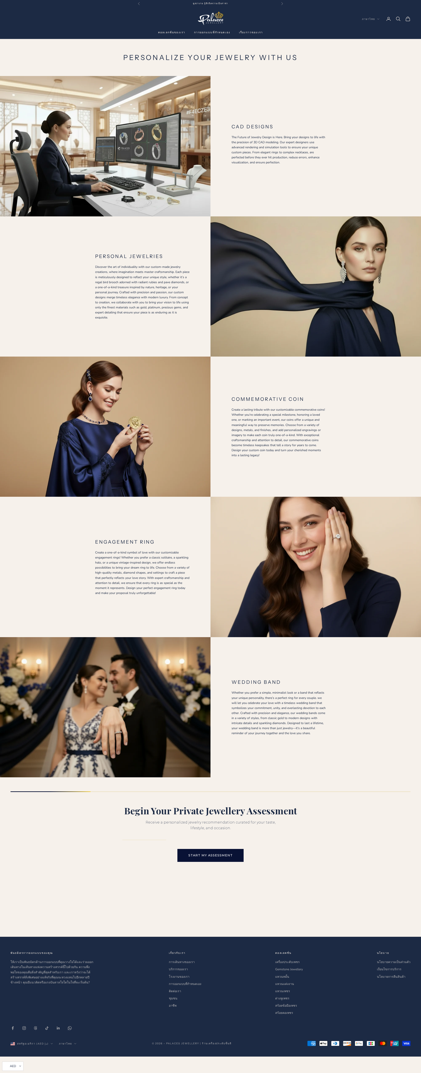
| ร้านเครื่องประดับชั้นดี (216, 1043)
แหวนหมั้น (282, 977)
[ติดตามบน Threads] (35, 1028)
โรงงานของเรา (179, 977)
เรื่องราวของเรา (251, 32)
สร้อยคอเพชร (284, 1013)
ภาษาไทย (368, 19)
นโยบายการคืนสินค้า (391, 977)
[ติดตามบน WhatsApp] (70, 1028)
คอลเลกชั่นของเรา (171, 32)
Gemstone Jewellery (289, 969)
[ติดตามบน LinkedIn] (58, 1028)
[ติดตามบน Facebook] (13, 1028)
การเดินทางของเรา (182, 962)
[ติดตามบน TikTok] (47, 1028)
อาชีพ (173, 1006)
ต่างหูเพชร (282, 998)
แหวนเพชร (282, 991)
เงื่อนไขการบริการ (389, 969)
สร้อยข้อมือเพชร (286, 1006)
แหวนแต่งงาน (284, 984)
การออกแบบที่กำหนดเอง (212, 32)
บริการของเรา (178, 969)
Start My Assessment (210, 855)
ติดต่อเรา (175, 991)
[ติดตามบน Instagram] (24, 1028)
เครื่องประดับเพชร (287, 962)
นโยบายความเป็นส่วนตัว (393, 962)
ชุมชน (173, 998)
